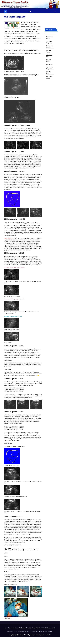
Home (5, 627)
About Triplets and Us (13, 627)
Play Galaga (49, 64)
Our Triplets (10, 631)
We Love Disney (34, 631)
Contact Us (48, 635)
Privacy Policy (41, 635)
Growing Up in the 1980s (38, 627)
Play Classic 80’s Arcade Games (21, 631)
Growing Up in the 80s (50, 627)
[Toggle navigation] (30, 11)
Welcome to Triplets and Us (45, 631)
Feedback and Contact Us (25, 627)
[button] (54, 11)
